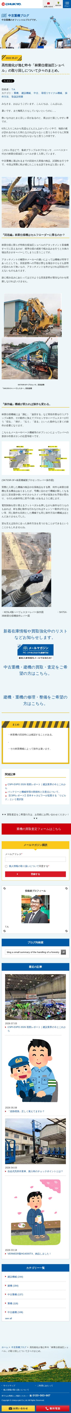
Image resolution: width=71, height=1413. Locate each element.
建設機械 (26, 93)
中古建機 (15, 1312)
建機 (13, 1285)
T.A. (14, 89)
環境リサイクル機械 (51, 93)
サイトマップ (9, 1385)
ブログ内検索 (35, 942)
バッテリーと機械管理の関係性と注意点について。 (34, 791)
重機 (16, 93)
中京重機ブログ (18, 1347)
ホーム (5, 1347)
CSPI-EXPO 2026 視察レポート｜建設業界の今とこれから (37, 1029)
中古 (36, 93)
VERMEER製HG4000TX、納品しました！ (29, 1253)
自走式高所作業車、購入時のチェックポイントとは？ (35, 1171)
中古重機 (15, 1294)
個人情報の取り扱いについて (24, 866)
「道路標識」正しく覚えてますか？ (26, 1111)
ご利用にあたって (45, 1385)
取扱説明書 (17, 96)
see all (8, 1318)
